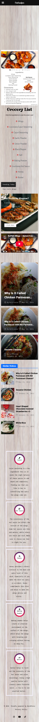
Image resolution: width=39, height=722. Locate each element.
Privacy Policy (21, 709)
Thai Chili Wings (9, 189)
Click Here (10, 225)
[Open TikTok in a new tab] (25, 717)
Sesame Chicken (12, 349)
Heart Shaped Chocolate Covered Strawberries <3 (24, 409)
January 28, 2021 (15, 356)
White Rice (21, 422)
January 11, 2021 (26, 426)
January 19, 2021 (26, 415)
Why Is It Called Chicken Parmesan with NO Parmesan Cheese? (17, 299)
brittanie (13, 302)
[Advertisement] (19, 26)
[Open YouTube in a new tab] (19, 717)
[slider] (10, 251)
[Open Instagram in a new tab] (14, 717)
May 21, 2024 (28, 302)
